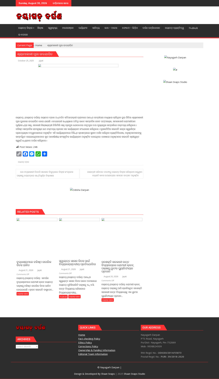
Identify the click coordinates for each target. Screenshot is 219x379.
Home (81, 334)
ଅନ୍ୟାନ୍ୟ (63, 296)
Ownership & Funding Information (96, 350)
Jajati (41, 60)
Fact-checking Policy (89, 338)
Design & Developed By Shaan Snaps (94, 373)
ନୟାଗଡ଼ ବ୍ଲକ (23, 161)
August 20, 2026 (110, 276)
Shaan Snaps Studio (134, 373)
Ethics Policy (85, 342)
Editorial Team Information (93, 354)
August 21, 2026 (25, 270)
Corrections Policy (88, 346)
